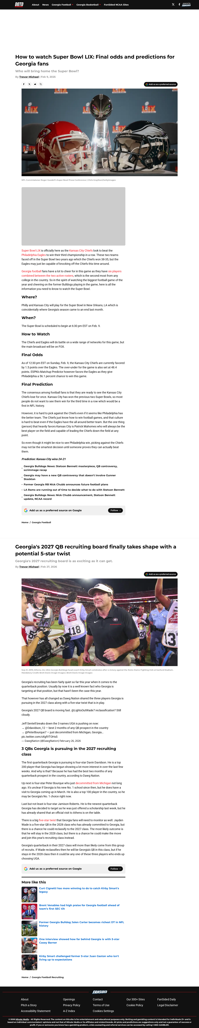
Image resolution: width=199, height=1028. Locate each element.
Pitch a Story (29, 1005)
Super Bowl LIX (31, 250)
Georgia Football (41, 522)
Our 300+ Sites (135, 999)
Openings (69, 999)
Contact (98, 999)
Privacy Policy (71, 1005)
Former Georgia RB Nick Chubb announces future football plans (66, 484)
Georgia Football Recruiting (48, 977)
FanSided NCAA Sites (116, 4)
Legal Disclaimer (167, 1005)
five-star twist (47, 820)
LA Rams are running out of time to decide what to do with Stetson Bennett (74, 489)
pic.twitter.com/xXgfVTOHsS (40, 736)
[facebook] (179, 4)
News (45, 4)
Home (25, 522)
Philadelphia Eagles (34, 255)
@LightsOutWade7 (83, 710)
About (35, 4)
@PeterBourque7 (35, 732)
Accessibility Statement (35, 1011)
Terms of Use (101, 1005)
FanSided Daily (166, 999)
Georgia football (31, 271)
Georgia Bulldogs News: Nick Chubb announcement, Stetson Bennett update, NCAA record (69, 497)
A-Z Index (69, 1011)
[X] (173, 4)
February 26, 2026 (70, 741)
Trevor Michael (29, 76)
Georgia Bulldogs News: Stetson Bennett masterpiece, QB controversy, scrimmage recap (70, 468)
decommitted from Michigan (93, 783)
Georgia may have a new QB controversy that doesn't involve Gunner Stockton (70, 477)
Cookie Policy (134, 1005)
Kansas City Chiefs (81, 250)
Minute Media (22, 1019)
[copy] (41, 84)
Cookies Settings (103, 1011)
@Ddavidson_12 (35, 728)
